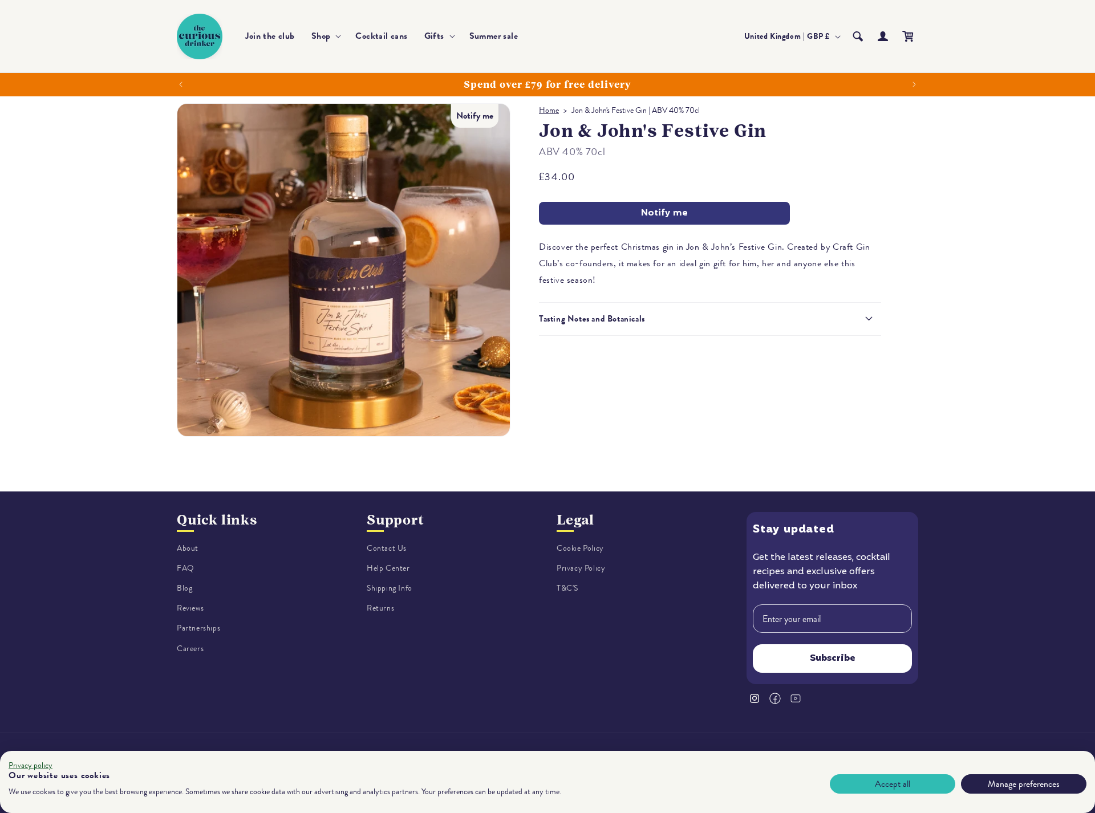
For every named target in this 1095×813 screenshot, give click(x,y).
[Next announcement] (914, 84)
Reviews (190, 609)
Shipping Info (389, 588)
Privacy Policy (581, 568)
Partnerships (198, 629)
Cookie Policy (580, 548)
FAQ (185, 568)
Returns (380, 609)
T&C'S (567, 588)
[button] (325, 36)
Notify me (664, 213)
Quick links (217, 520)
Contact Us (387, 548)
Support (395, 520)
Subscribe (832, 659)
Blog (184, 588)
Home (549, 110)
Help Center (388, 568)
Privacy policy (30, 765)
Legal (575, 520)
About (187, 548)
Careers (190, 649)
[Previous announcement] (180, 84)
